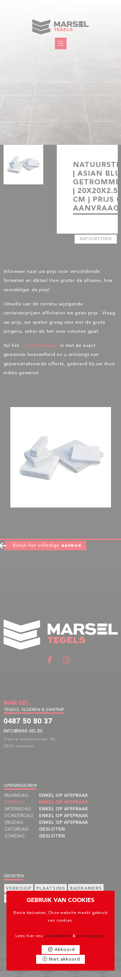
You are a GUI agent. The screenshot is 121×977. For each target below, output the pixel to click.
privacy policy (91, 936)
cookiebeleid (58, 936)
